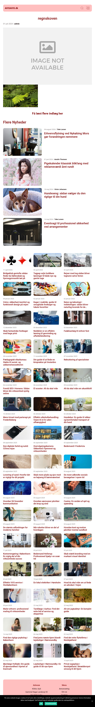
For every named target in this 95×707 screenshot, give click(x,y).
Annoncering (64, 689)
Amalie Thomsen (60, 159)
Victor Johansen (60, 189)
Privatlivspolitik (51, 703)
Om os (64, 692)
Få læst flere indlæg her (47, 113)
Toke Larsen (61, 129)
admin (16, 24)
